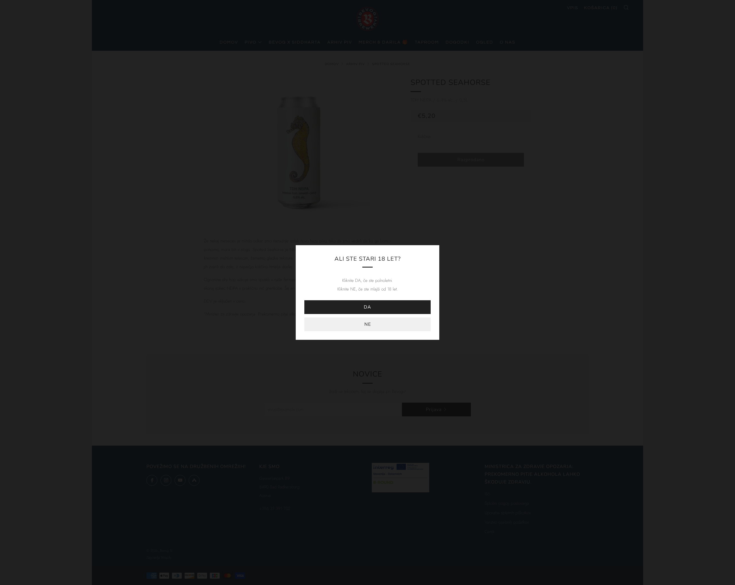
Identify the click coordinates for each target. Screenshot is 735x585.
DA (367, 307)
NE (367, 324)
